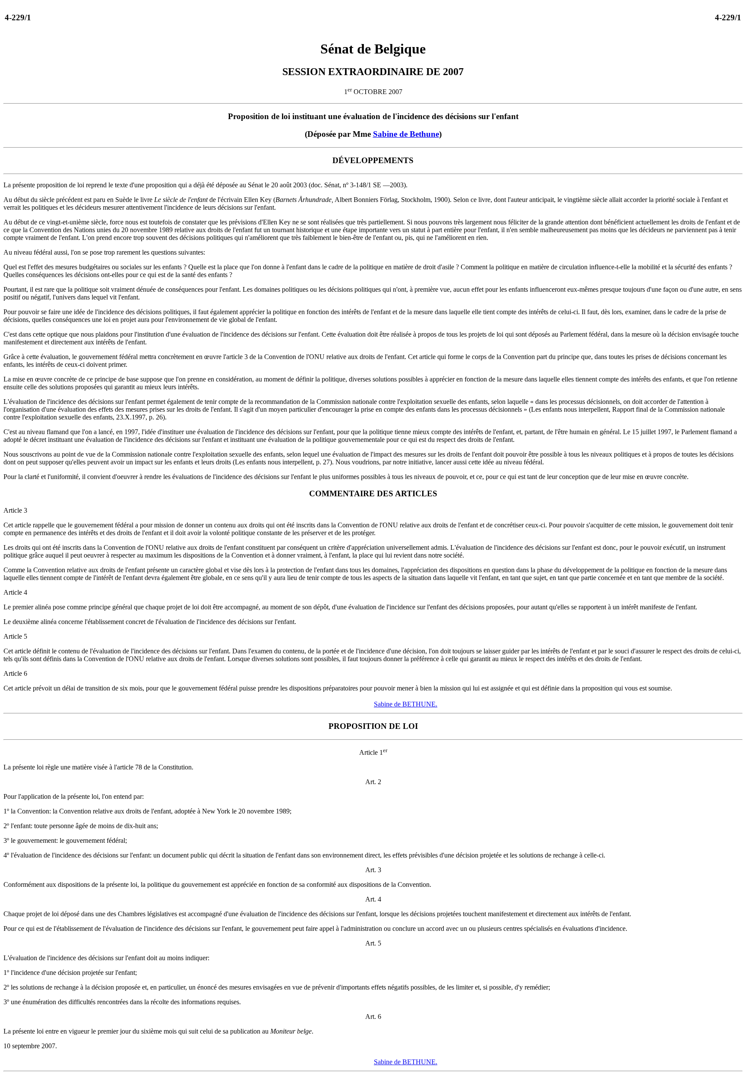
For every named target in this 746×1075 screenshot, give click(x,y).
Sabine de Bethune (406, 134)
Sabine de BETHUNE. (405, 704)
